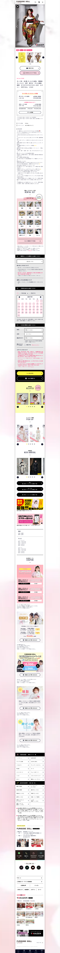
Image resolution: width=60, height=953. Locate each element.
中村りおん (29, 50)
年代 (18, 329)
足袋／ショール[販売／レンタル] (20, 804)
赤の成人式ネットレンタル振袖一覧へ (30, 483)
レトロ (17, 775)
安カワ (17, 779)
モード (21, 50)
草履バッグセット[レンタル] (20, 801)
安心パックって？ (35, 344)
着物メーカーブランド (35, 779)
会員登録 (27, 889)
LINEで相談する (31, 378)
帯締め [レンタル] (20, 793)
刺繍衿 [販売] (19, 789)
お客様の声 (23, 885)
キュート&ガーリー (35, 772)
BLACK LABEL (34, 761)
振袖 (18, 50)
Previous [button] (19, 297)
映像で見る (31, 68)
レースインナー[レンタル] (34, 786)
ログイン (33, 889)
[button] (43, 26)
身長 (18, 334)
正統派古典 (33, 758)
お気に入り (20, 889)
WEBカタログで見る (31, 72)
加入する (29, 344)
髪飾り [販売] (19, 786)
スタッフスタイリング (35, 775)
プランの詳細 (30, 112)
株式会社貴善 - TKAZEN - (29, 900)
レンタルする (30, 373)
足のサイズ (20, 338)
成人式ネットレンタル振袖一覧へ (30, 494)
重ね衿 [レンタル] (34, 789)
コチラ (32, 366)
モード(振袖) (35, 809)
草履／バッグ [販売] (35, 797)
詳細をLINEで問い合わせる (31, 640)
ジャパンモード (19, 772)
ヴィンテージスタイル (35, 765)
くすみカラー (19, 765)
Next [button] (40, 297)
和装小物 (30, 250)
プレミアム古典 (19, 761)
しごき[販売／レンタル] (34, 801)
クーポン (37, 885)
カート (39, 889)
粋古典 (17, 768)
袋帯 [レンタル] (19, 797)
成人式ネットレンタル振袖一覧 (26, 809)
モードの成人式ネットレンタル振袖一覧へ (30, 489)
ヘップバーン (19, 758)
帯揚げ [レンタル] (34, 793)
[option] (30, 306)
